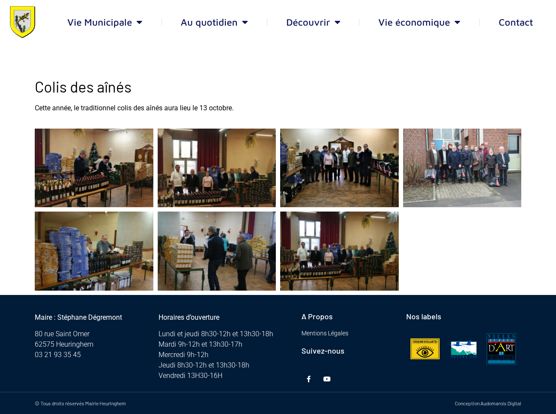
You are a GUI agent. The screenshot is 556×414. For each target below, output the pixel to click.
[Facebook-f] (308, 379)
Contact (516, 22)
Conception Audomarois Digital (488, 403)
